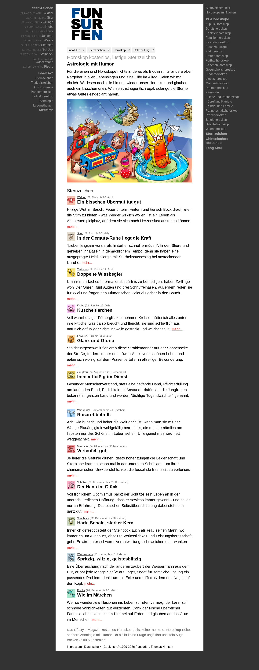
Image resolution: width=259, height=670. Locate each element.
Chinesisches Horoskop (217, 141)
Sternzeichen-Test (218, 7)
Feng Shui (214, 148)
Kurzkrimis (46, 110)
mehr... (72, 227)
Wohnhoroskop (216, 128)
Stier (50, 17)
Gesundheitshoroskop (220, 69)
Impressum (74, 646)
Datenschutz (92, 646)
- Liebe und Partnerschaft (222, 97)
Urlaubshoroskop (217, 124)
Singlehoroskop (216, 119)
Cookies (109, 646)
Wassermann (44, 62)
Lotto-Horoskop (43, 96)
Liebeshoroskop (216, 78)
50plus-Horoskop (217, 24)
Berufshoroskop (216, 28)
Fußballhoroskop (217, 60)
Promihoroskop (216, 115)
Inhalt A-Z (45, 73)
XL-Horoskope (43, 87)
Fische (48, 66)
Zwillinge (47, 22)
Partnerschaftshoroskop (222, 110)
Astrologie (46, 101)
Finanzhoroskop (217, 46)
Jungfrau (47, 35)
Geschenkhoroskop (219, 65)
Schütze (47, 49)
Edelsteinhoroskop (218, 33)
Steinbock (46, 54)
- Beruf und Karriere (219, 101)
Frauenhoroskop (217, 56)
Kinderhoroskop (216, 74)
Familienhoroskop (218, 37)
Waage (48, 40)
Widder (48, 13)
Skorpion (47, 45)
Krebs (49, 26)
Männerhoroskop (217, 83)
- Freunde (212, 92)
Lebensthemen (43, 105)
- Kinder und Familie (219, 106)
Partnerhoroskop (42, 91)
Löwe (49, 31)
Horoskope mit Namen (221, 12)
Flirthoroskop (214, 51)
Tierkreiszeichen (42, 82)
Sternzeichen (42, 8)
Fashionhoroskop (217, 42)
